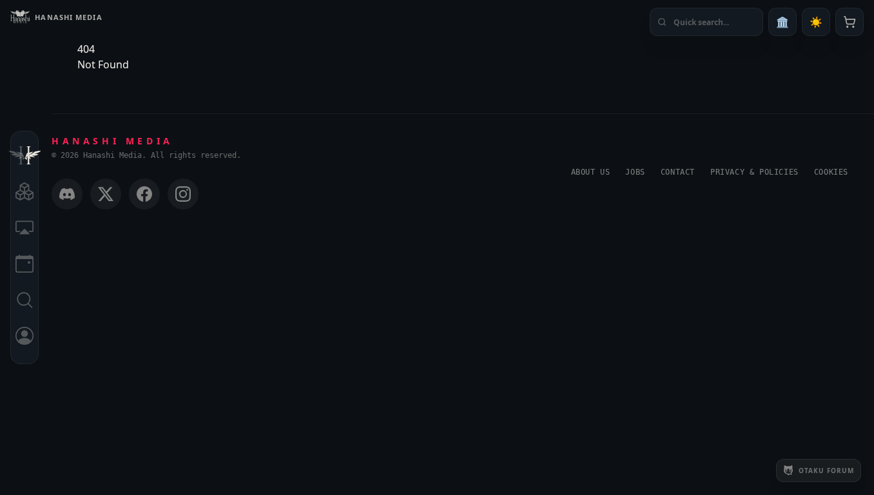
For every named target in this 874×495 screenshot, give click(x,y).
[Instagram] (183, 194)
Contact (678, 172)
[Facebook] (144, 194)
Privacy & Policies (754, 172)
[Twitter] (105, 194)
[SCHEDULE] (24, 265)
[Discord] (67, 194)
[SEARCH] (24, 302)
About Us (590, 172)
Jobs (635, 172)
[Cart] (849, 22)
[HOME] (24, 157)
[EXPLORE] (24, 193)
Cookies (831, 172)
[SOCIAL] (24, 229)
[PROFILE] (24, 338)
